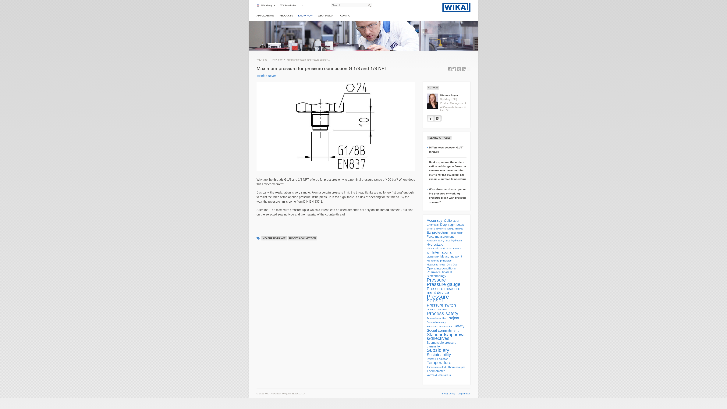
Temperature (439, 363)
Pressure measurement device (444, 290)
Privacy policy (448, 393)
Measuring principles (439, 260)
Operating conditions (441, 268)
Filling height (456, 233)
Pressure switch (441, 305)
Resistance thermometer (439, 326)
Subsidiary (438, 350)
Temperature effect (436, 367)
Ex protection (437, 232)
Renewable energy (436, 322)
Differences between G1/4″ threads (446, 149)
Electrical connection (436, 229)
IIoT (429, 252)
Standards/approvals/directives (446, 336)
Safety (459, 326)
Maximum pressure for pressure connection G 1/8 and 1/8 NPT (319, 60)
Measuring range (274, 238)
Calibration (452, 220)
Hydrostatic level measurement (444, 248)
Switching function (437, 358)
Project (453, 318)
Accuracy (434, 220)
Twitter (454, 69)
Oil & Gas (452, 264)
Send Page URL (468, 69)
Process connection (302, 238)
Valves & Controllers (439, 375)
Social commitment (443, 330)
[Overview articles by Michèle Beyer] (438, 118)
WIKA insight (326, 15)
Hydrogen (456, 240)
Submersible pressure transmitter (441, 344)
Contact (346, 15)
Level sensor (433, 257)
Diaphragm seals (452, 224)
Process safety (442, 313)
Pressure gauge (443, 284)
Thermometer (436, 371)
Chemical (432, 224)
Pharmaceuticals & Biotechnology (439, 274)
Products (286, 15)
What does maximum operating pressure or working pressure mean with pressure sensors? (447, 196)
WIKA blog (266, 5)
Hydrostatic (435, 244)
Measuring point (451, 256)
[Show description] (431, 118)
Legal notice (464, 393)
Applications (265, 15)
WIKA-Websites (288, 5)
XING (459, 69)
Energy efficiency (455, 229)
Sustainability (439, 355)
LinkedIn (464, 69)
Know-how (305, 15)
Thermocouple (456, 367)
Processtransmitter (436, 318)
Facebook (450, 69)
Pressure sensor (438, 298)
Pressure (436, 280)
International (442, 252)
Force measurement (440, 236)
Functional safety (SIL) (438, 241)
